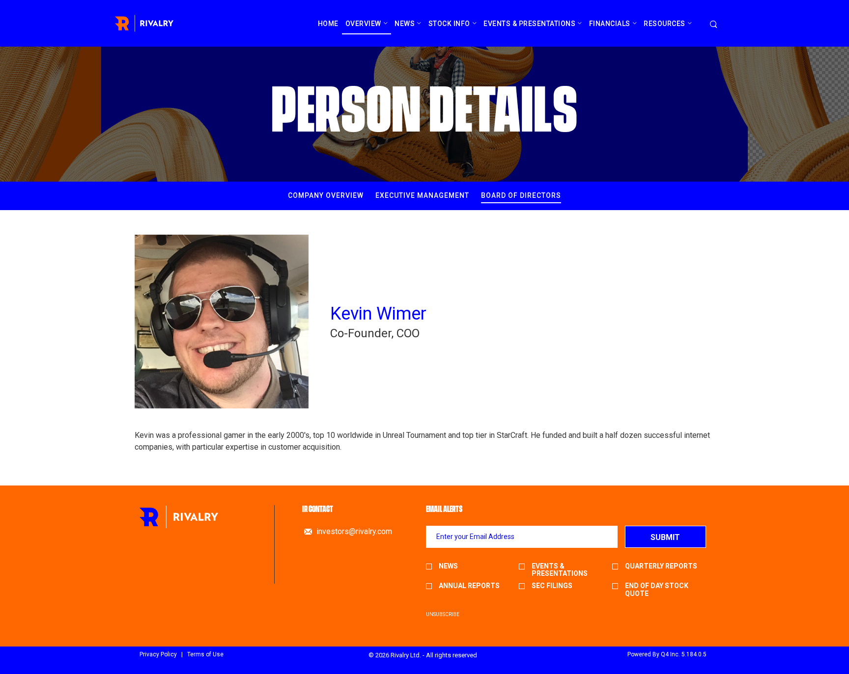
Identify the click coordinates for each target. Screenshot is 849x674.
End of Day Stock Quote (656, 589)
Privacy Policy (158, 654)
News (448, 566)
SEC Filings (552, 586)
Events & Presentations (560, 570)
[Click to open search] (714, 25)
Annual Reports (469, 586)
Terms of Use (205, 654)
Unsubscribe (442, 614)
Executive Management (422, 195)
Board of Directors (521, 195)
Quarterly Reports (661, 566)
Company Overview (326, 195)
